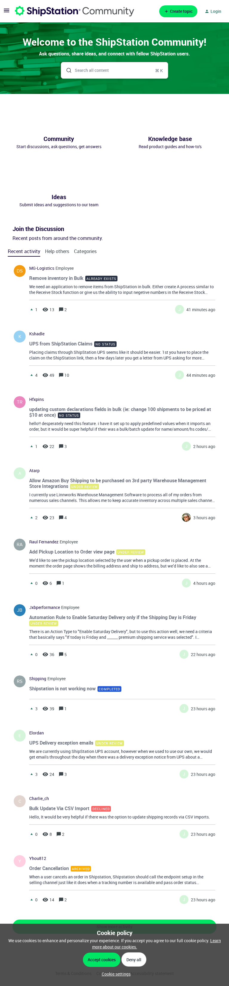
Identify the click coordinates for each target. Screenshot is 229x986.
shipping (37, 679)
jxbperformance (44, 607)
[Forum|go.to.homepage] (74, 11)
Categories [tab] (85, 251)
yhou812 (37, 858)
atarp (34, 471)
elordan (36, 733)
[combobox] (114, 70)
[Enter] (66, 70)
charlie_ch (39, 798)
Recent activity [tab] (24, 251)
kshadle (36, 334)
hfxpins (36, 399)
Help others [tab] (57, 251)
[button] (115, 974)
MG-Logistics (41, 268)
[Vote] (31, 309)
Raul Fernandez (43, 542)
